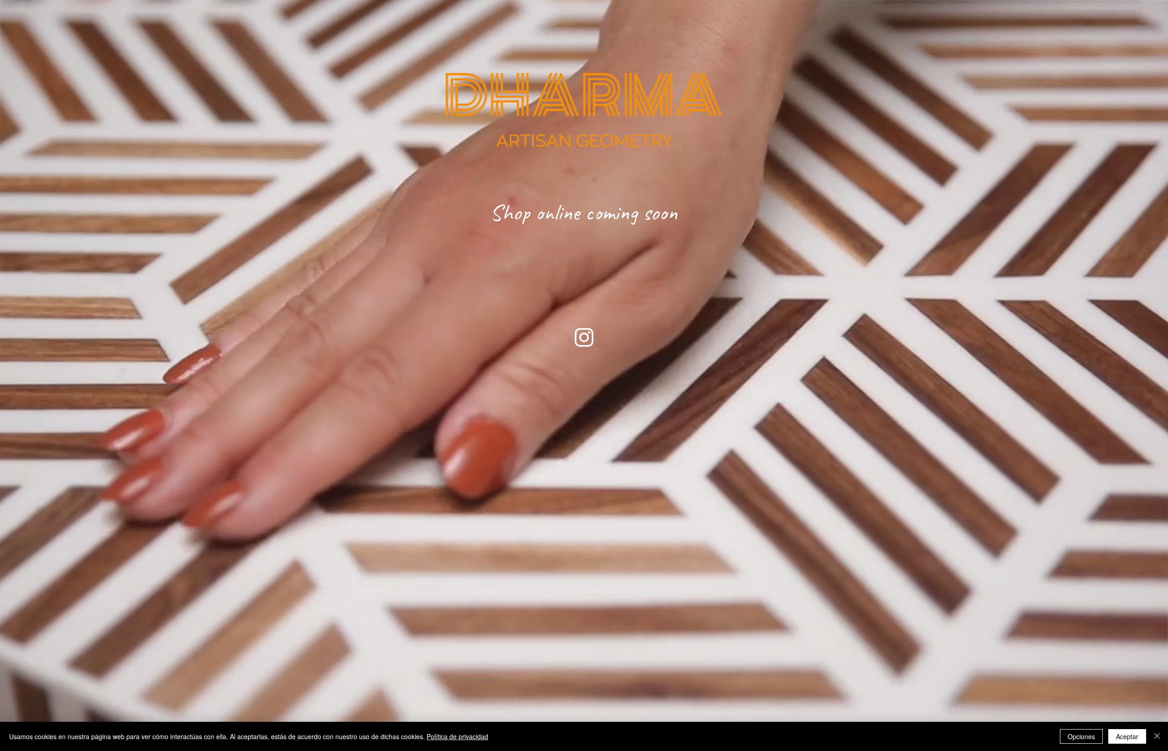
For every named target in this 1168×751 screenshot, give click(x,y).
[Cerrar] (1157, 736)
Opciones (1081, 736)
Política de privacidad (457, 736)
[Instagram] (584, 336)
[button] (584, 375)
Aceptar (1127, 736)
